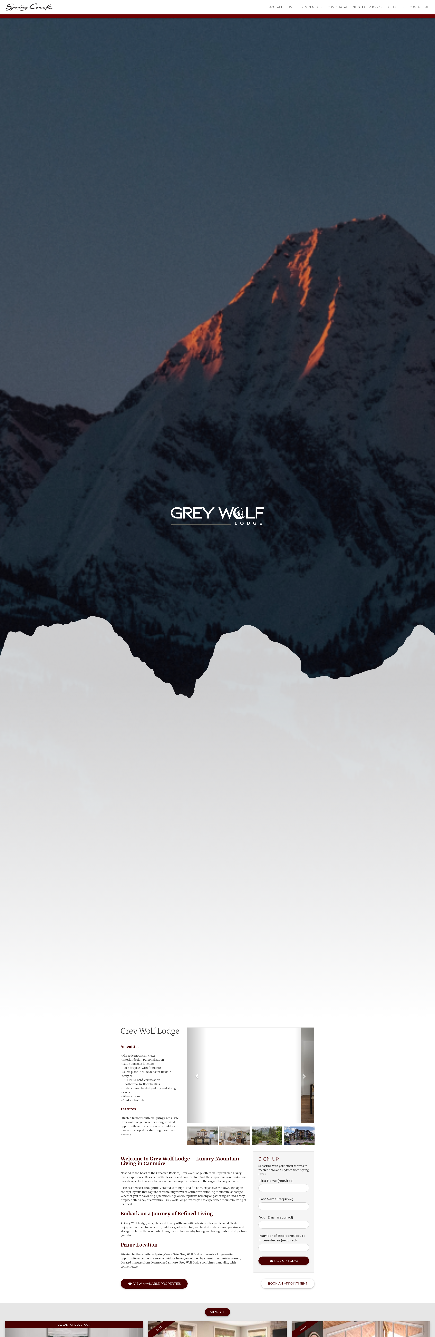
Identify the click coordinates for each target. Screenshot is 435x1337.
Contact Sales (421, 7)
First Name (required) (276, 1181)
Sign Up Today (286, 1261)
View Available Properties (157, 1284)
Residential (311, 7)
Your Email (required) (276, 1217)
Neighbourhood (367, 7)
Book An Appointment (288, 1283)
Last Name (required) (276, 1199)
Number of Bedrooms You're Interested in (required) (282, 1238)
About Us (395, 7)
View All (217, 1312)
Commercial (338, 7)
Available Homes (282, 7)
